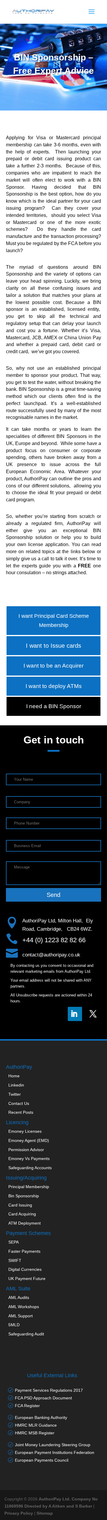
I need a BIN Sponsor (53, 706)
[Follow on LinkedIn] (75, 1014)
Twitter (14, 1094)
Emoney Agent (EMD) (28, 1140)
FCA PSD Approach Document (43, 1398)
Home (14, 1075)
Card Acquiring (22, 1214)
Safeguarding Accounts (30, 1167)
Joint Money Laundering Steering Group (52, 1444)
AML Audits (18, 1297)
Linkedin (16, 1085)
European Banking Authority (41, 1417)
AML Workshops (23, 1306)
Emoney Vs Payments (29, 1158)
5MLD (14, 1324)
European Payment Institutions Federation (54, 1452)
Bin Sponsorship (23, 1195)
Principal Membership (28, 1186)
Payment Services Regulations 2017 (49, 1390)
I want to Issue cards (53, 645)
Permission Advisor (26, 1149)
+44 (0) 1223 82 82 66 (54, 940)
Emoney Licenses (25, 1131)
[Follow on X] (94, 1014)
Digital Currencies (25, 1269)
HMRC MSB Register (34, 1433)
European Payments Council (41, 1460)
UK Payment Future (26, 1278)
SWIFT (14, 1260)
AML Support (20, 1315)
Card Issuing (20, 1205)
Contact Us (18, 1103)
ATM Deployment (24, 1223)
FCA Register (27, 1405)
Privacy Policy (18, 1513)
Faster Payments (24, 1251)
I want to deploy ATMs (54, 686)
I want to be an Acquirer (53, 666)
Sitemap (45, 1513)
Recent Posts (20, 1112)
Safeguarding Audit (26, 1334)
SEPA (13, 1242)
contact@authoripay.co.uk (51, 955)
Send (53, 895)
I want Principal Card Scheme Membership (53, 620)
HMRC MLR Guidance (36, 1425)
